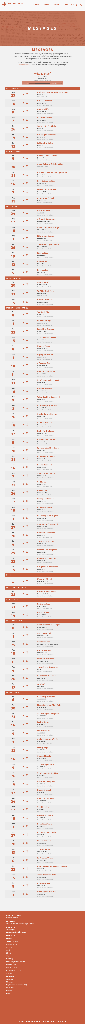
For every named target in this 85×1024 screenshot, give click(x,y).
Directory (9, 953)
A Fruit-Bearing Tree (13, 970)
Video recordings (25, 65)
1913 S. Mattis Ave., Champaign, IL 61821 (20, 924)
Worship (9, 947)
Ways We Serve (11, 965)
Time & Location (12, 941)
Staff (8, 950)
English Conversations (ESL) (16, 985)
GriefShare (10, 988)
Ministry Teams (12, 967)
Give (67, 5)
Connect (36, 5)
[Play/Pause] (23, 83)
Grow (46, 5)
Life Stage (9, 959)
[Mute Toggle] (55, 83)
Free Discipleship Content (15, 962)
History (9, 991)
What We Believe (12, 944)
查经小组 (9, 973)
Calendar (9, 979)
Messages (9, 982)
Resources (57, 5)
